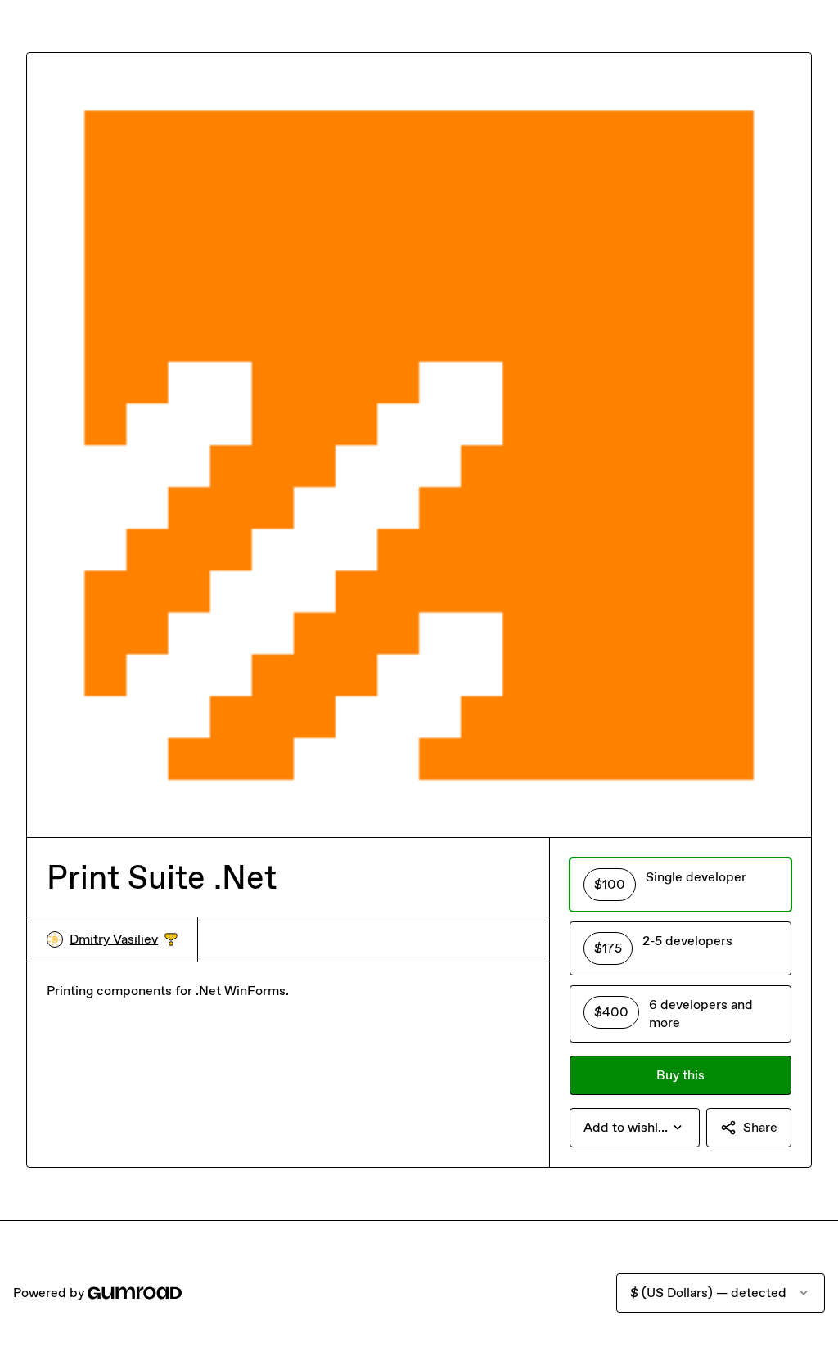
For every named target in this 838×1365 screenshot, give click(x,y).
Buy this (680, 1075)
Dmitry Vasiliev (124, 939)
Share (760, 1127)
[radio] (680, 885)
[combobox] (635, 1127)
